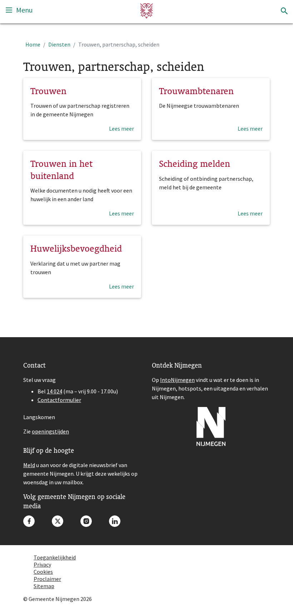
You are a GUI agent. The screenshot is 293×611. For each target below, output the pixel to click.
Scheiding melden (194, 163)
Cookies (43, 571)
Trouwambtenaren (196, 91)
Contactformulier (59, 399)
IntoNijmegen (177, 379)
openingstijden (50, 431)
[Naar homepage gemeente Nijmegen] (146, 11)
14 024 (54, 391)
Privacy (42, 564)
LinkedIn (114, 521)
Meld (29, 465)
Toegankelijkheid (55, 557)
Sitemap (44, 586)
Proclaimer (47, 578)
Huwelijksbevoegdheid (76, 248)
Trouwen (48, 91)
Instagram (86, 521)
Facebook (29, 521)
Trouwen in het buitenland (61, 169)
